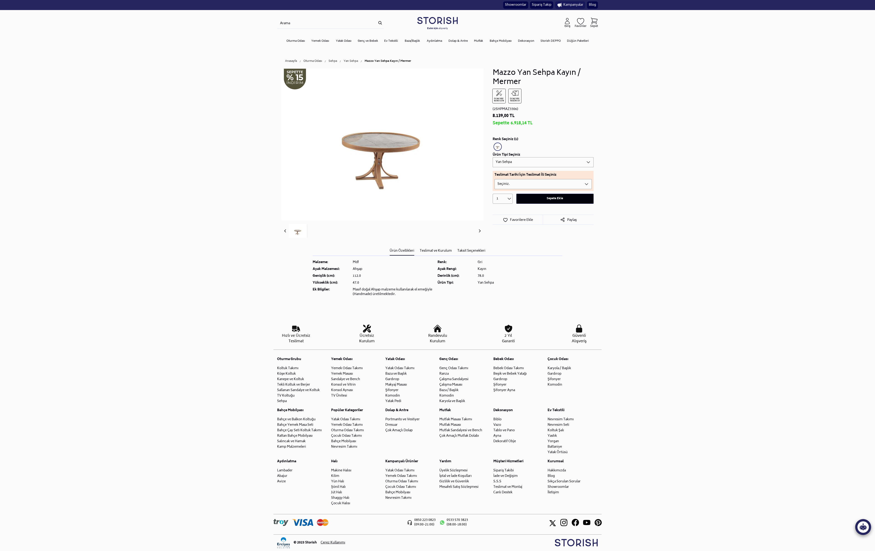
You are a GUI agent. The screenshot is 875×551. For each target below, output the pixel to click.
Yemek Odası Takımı (347, 368)
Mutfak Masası (450, 425)
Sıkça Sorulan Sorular (564, 481)
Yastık (552, 436)
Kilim (335, 476)
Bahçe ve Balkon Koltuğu (296, 419)
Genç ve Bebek (368, 41)
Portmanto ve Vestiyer (402, 419)
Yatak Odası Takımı (399, 368)
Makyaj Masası (396, 385)
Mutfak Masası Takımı (455, 419)
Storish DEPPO (550, 41)
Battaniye (555, 447)
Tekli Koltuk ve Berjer (293, 385)
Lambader (285, 470)
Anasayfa (291, 61)
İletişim (553, 492)
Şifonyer (392, 390)
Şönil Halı (338, 487)
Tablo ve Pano (504, 430)
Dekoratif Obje (504, 441)
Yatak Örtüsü (558, 452)
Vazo (497, 425)
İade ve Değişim (505, 476)
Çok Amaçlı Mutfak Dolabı (459, 436)
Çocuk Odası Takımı (346, 436)
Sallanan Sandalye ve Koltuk (298, 390)
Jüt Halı (336, 492)
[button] (298, 231)
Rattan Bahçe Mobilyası (295, 436)
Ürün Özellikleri (402, 251)
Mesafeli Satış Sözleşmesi (459, 487)
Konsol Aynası (342, 390)
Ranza (444, 374)
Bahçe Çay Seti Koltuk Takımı (299, 430)
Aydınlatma (434, 41)
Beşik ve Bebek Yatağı (510, 374)
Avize (281, 481)
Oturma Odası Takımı (347, 430)
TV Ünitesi (339, 396)
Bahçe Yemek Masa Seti (295, 425)
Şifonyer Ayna (504, 390)
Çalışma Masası (450, 385)
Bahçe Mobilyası (501, 41)
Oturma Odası (295, 41)
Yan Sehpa (351, 61)
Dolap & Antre (458, 41)
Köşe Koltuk (286, 374)
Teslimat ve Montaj (507, 487)
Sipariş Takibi (503, 470)
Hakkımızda (557, 470)
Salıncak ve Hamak (291, 441)
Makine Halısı (341, 470)
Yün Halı (337, 481)
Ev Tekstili (391, 41)
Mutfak (478, 41)
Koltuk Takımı (288, 368)
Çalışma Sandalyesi (453, 379)
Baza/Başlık (412, 41)
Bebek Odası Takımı (508, 368)
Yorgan (553, 441)
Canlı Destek (502, 492)
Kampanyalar (573, 5)
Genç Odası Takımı (453, 368)
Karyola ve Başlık (452, 401)
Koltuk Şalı (556, 430)
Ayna (497, 436)
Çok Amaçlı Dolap (399, 430)
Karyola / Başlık (559, 368)
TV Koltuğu (286, 396)
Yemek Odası (320, 41)
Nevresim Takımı (344, 447)
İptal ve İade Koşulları (455, 476)
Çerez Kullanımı (333, 543)
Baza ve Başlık (396, 374)
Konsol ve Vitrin (343, 385)
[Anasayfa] (437, 23)
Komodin (392, 396)
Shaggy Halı (340, 498)
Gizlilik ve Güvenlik (454, 481)
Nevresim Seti (558, 425)
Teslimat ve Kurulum (436, 251)
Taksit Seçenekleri (471, 251)
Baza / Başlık (448, 390)
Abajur (282, 476)
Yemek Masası (342, 374)
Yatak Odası (343, 41)
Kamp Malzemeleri (291, 447)
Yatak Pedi (393, 401)
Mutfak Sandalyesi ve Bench (460, 430)
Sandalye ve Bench (345, 379)
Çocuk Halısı (340, 503)
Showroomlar (515, 5)
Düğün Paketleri (578, 41)
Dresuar (391, 425)
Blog (592, 5)
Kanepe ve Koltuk (290, 379)
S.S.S (497, 481)
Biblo (497, 419)
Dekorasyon (526, 41)
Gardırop (392, 379)
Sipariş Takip (541, 5)
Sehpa (333, 61)
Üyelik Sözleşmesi (453, 470)
